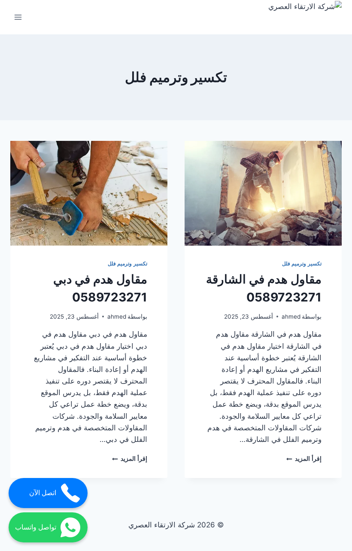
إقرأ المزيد (304, 458)
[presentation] (263, 193)
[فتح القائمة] (18, 17)
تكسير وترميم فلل (302, 263)
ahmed (291, 316)
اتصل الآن (42, 492)
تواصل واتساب (35, 527)
